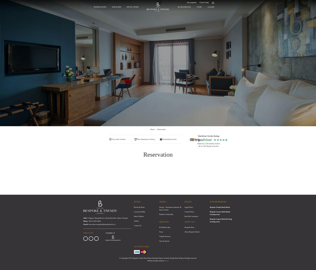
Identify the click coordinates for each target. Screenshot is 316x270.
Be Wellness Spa (184, 7)
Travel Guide (204, 2)
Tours (199, 7)
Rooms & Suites (100, 7)
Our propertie (192, 2)
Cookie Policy (189, 212)
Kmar (166, 261)
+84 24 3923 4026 (95, 221)
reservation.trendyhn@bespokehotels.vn (102, 224)
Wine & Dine (116, 7)
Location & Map (139, 212)
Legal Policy (189, 207)
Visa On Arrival (164, 241)
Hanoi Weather (139, 216)
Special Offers (133, 7)
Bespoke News (189, 227)
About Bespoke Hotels (192, 232)
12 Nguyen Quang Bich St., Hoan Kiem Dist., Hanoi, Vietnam (105, 218)
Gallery (211, 7)
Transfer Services (165, 236)
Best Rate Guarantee (191, 216)
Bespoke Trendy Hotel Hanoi (220, 207)
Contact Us (137, 225)
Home (152, 129)
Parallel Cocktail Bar (166, 214)
